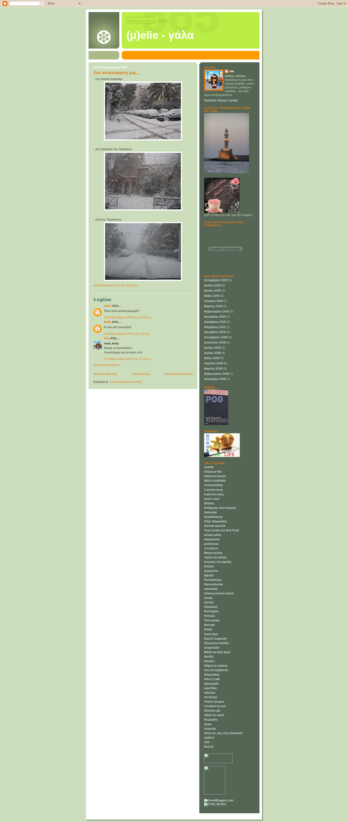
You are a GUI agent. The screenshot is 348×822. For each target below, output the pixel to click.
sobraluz (209, 692)
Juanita (209, 467)
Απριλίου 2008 (213, 363)
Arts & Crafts (212, 679)
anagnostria (211, 647)
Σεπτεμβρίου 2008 (216, 337)
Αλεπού (209, 602)
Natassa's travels (215, 476)
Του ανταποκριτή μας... (116, 72)
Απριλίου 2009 (213, 301)
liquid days (211, 634)
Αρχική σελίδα (141, 374)
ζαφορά (209, 575)
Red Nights (211, 611)
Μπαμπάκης (212, 674)
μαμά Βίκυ (210, 688)
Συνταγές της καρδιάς (218, 561)
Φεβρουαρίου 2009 (216, 311)
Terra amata (211, 620)
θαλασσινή (211, 606)
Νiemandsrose (213, 584)
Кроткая (209, 624)
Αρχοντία (210, 728)
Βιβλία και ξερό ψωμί (217, 652)
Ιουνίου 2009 (212, 290)
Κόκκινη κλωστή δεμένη (219, 593)
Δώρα (207, 724)
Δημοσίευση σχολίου (106, 365)
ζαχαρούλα (211, 570)
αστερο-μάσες (213, 534)
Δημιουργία (211, 683)
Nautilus (209, 661)
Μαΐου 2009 (211, 295)
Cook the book (213, 489)
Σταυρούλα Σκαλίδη (216, 643)
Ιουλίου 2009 (212, 285)
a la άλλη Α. (211, 548)
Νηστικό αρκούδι (215, 525)
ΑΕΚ (207, 742)
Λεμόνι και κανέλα (215, 557)
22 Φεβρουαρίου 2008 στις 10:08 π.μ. (128, 317)
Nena (107, 305)
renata (208, 597)
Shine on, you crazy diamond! (223, 733)
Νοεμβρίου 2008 (214, 327)
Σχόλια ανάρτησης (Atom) (126, 382)
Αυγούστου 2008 (215, 342)
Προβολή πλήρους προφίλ (221, 100)
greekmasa (211, 543)
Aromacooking (213, 485)
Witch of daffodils (215, 480)
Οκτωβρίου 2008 (215, 332)
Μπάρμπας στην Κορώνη (220, 507)
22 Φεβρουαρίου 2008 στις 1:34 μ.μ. (127, 333)
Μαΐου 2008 (211, 358)
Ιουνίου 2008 (212, 353)
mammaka (211, 588)
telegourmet (211, 539)
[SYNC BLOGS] (215, 804)
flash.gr (209, 746)
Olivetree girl (212, 710)
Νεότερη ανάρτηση (105, 374)
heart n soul (211, 498)
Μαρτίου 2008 (213, 368)
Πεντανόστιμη (213, 579)
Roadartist (210, 719)
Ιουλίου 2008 (212, 347)
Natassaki (210, 512)
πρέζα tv (209, 737)
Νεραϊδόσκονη (213, 516)
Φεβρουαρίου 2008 (216, 373)
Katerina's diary (214, 494)
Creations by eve (215, 706)
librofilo (209, 656)
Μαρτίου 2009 (213, 306)
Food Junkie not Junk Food (221, 530)
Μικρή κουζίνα (213, 552)
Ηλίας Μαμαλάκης (215, 521)
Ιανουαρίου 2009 (215, 316)
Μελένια (209, 566)
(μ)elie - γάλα (160, 35)
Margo (208, 629)
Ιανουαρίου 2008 (215, 379)
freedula (209, 615)
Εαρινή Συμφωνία (215, 638)
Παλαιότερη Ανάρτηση (179, 374)
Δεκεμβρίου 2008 (215, 322)
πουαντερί (210, 697)
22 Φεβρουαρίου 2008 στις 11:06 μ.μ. (128, 359)
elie (106, 338)
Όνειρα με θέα (213, 471)
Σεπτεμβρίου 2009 (216, 280)
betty (107, 322)
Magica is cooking (215, 665)
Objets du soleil (214, 715)
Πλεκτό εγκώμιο (214, 701)
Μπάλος (209, 503)
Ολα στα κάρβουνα (216, 670)
